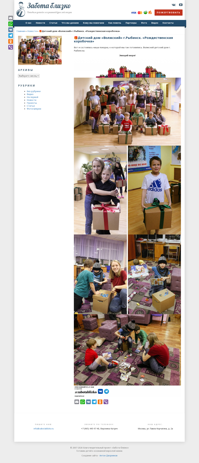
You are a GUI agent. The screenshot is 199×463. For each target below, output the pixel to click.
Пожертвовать (168, 12)
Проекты (32, 102)
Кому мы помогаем (93, 22)
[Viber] (11, 47)
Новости (40, 22)
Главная (20, 31)
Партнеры (131, 22)
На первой (32, 97)
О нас (28, 22)
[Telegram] (11, 35)
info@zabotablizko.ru (44, 428)
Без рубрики (33, 91)
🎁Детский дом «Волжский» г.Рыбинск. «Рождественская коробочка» (123, 39)
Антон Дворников (108, 455)
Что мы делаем (70, 22)
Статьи (53, 22)
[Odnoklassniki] (11, 41)
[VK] (11, 30)
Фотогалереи (34, 108)
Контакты (168, 22)
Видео (154, 22)
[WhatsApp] (11, 24)
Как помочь (114, 22)
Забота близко (49, 5)
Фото (144, 22)
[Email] (11, 18)
